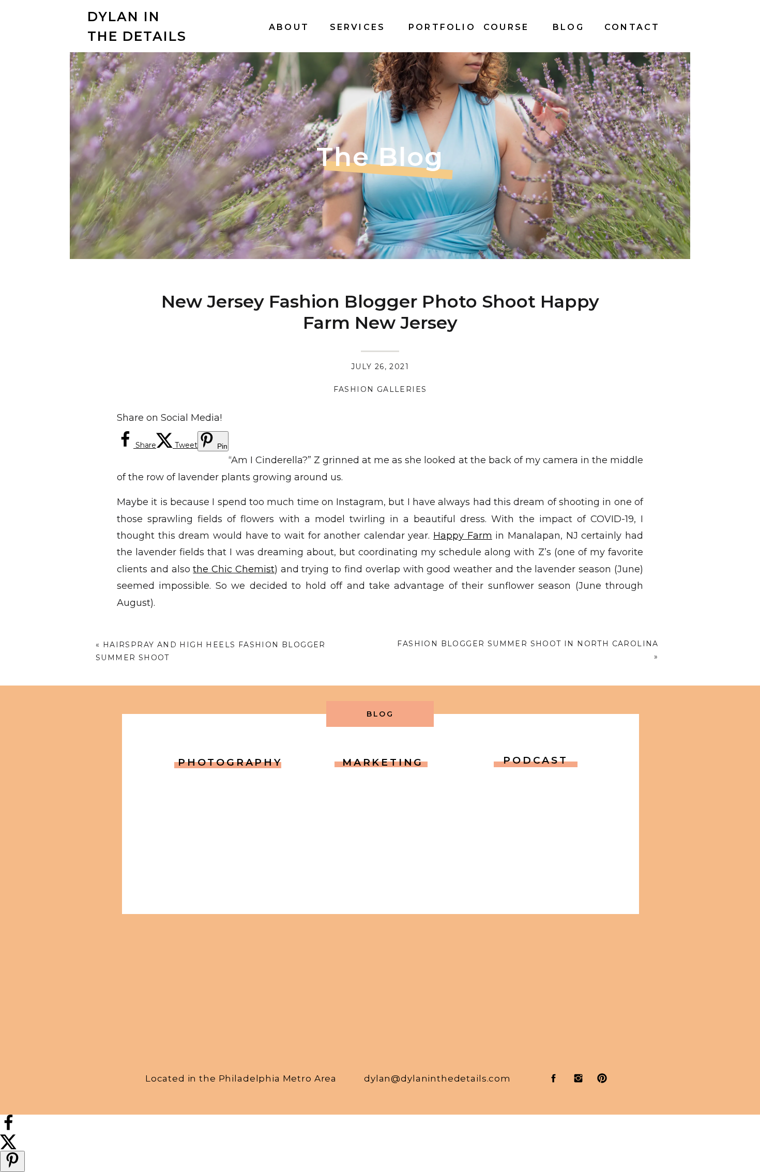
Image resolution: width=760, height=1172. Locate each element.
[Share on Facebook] (8, 1128)
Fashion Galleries (380, 389)
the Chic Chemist (234, 569)
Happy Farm (462, 535)
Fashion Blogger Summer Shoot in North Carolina (527, 643)
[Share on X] (8, 1146)
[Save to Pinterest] (12, 1161)
